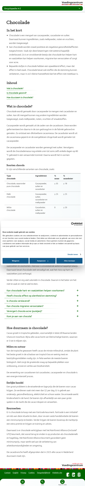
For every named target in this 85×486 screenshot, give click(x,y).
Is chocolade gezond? (17, 92)
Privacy (23, 472)
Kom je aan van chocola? (19, 316)
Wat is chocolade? (15, 88)
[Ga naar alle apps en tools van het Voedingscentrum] (62, 482)
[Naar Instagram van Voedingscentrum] (79, 475)
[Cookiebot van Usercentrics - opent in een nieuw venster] (72, 224)
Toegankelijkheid (43, 472)
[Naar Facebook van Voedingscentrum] (68, 475)
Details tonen (73, 254)
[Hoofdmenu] (22, 482)
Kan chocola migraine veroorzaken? (25, 305)
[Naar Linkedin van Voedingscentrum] (73, 475)
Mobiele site (57, 472)
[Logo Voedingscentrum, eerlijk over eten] (42, 464)
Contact (7, 472)
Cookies (31, 472)
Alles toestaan (69, 261)
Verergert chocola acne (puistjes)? (24, 311)
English (15, 472)
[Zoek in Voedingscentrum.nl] (42, 482)
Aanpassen (41, 261)
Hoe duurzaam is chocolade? (20, 97)
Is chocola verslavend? (18, 300)
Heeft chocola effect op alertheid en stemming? (32, 295)
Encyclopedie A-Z (12, 8)
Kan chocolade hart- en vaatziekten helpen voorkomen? (35, 290)
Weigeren (15, 261)
